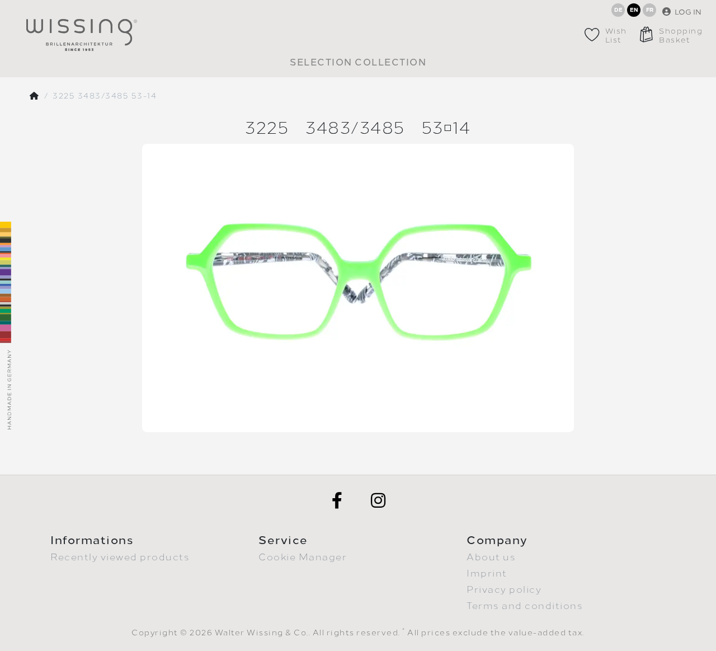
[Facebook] (337, 500)
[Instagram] (378, 500)
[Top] (35, 96)
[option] (358, 288)
